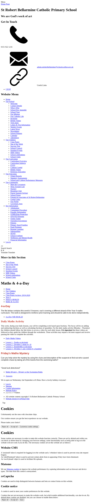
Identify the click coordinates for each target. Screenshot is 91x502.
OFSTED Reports (17, 216)
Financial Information (18, 240)
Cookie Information (13, 388)
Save (21, 500)
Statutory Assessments (18, 178)
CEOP (8, 89)
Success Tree (15, 146)
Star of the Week (16, 144)
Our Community (12, 182)
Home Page (5, 4)
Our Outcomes (11, 174)
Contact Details (16, 106)
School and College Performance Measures (26, 180)
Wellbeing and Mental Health (21, 238)
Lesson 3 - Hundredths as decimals (19, 347)
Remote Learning (16, 229)
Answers (9, 376)
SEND (13, 234)
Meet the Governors (17, 185)
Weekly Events (16, 127)
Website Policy (11, 390)
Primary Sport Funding (19, 225)
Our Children (11, 140)
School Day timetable (18, 110)
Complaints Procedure (18, 210)
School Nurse (15, 195)
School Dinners (16, 133)
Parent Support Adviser (19, 193)
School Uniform (16, 236)
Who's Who (14, 108)
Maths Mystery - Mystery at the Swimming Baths (24, 372)
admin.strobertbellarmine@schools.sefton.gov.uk (55, 67)
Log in (8, 242)
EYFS (12, 165)
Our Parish (14, 202)
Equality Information (18, 212)
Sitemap (9, 386)
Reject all (5, 427)
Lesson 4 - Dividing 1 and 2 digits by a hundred (23, 349)
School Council (16, 148)
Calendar (13, 136)
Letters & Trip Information (20, 125)
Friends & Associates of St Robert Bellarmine (27, 197)
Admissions (14, 208)
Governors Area (16, 204)
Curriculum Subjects (18, 163)
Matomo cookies (13, 469)
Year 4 (8, 297)
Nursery (13, 189)
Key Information (12, 206)
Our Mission (15, 114)
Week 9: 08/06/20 (12, 300)
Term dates (14, 123)
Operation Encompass (18, 221)
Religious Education (18, 172)
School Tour (15, 112)
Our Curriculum (12, 159)
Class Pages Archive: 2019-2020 (18, 295)
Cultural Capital (16, 168)
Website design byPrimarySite (18, 399)
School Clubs (15, 157)
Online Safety (15, 219)
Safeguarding (15, 231)
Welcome (13, 104)
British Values (15, 121)
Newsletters (14, 131)
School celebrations (17, 155)
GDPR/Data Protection (19, 214)
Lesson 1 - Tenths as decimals (17, 342)
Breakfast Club (16, 191)
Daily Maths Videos (13, 338)
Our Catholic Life (17, 116)
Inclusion (13, 119)
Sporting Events (16, 150)
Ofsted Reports (16, 176)
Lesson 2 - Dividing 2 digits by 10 (18, 345)
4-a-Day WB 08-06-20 (14, 317)
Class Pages (14, 142)
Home (8, 99)
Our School (10, 101)
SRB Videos (15, 153)
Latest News (15, 129)
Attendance (14, 138)
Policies (13, 223)
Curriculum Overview (18, 161)
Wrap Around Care (17, 187)
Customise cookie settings (29, 427)
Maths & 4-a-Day (12, 302)
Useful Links (15, 199)
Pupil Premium (16, 227)
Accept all (14, 427)
